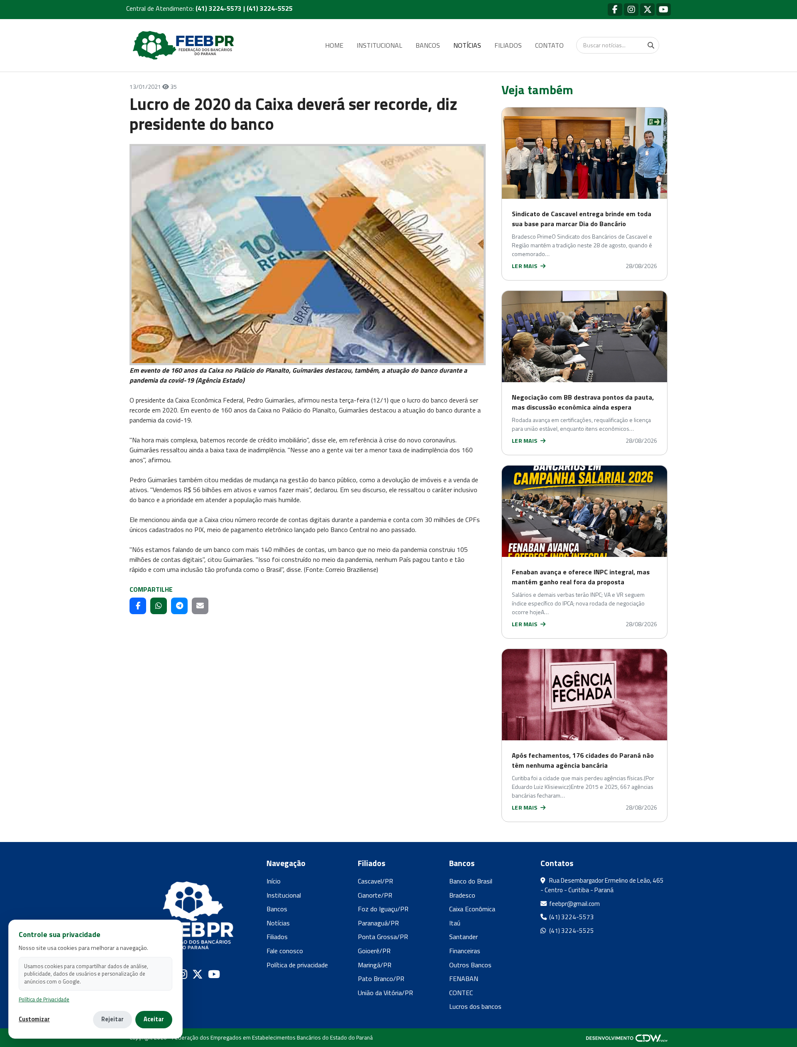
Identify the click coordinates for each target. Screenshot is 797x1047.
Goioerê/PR (374, 951)
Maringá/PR (374, 965)
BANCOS (428, 45)
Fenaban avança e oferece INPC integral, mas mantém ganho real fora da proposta (581, 577)
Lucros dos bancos (475, 1006)
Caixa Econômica (472, 909)
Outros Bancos (470, 965)
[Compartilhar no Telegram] (179, 606)
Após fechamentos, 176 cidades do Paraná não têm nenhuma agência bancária (583, 760)
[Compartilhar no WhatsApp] (158, 606)
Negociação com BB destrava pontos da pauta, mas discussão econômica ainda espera (583, 402)
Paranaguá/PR (378, 923)
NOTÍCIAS (467, 45)
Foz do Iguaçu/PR (383, 909)
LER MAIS (525, 265)
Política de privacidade (297, 965)
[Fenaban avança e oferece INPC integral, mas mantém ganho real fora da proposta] (584, 511)
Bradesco (462, 895)
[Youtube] (663, 9)
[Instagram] (631, 9)
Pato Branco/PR (381, 979)
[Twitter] (647, 9)
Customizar (34, 1019)
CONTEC (461, 993)
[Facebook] (615, 9)
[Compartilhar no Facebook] (138, 606)
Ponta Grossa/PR (383, 937)
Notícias (278, 923)
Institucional (283, 895)
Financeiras (464, 951)
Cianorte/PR (375, 895)
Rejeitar (112, 1019)
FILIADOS (508, 45)
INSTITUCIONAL (379, 45)
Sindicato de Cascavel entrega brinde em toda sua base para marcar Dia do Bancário (581, 219)
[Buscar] (651, 45)
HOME (334, 45)
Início (273, 881)
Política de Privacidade (44, 999)
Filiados (277, 937)
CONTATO (549, 45)
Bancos (276, 909)
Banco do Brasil (470, 881)
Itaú (454, 923)
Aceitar (154, 1019)
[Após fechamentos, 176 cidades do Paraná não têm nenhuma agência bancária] (584, 694)
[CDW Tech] (626, 1037)
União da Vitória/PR (385, 993)
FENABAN (463, 979)
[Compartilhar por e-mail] (200, 606)
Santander (463, 937)
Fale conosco (284, 951)
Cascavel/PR (375, 881)
